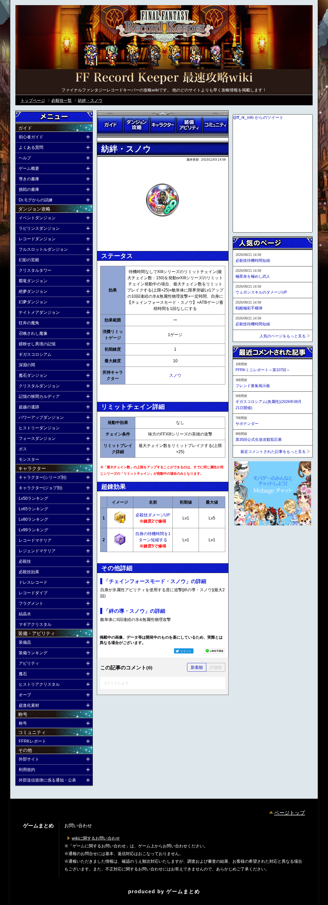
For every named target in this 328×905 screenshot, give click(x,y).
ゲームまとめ (183, 891)
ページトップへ (245, 539)
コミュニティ (215, 124)
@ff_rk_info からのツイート (258, 117)
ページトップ (289, 813)
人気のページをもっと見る (283, 336)
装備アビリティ (189, 124)
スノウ (175, 375)
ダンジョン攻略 (136, 124)
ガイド (110, 124)
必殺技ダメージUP (153, 515)
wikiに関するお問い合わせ (96, 838)
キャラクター (163, 124)
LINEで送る (214, 650)
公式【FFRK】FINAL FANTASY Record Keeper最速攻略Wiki (164, 78)
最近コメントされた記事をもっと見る (273, 451)
